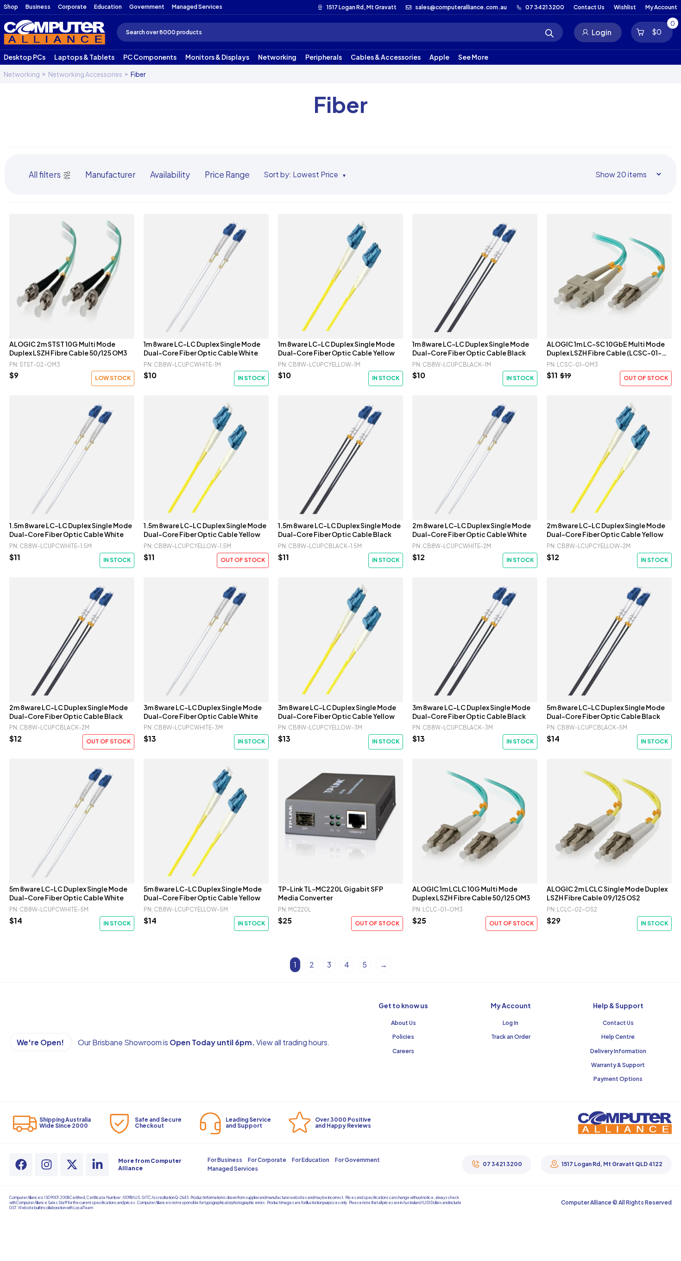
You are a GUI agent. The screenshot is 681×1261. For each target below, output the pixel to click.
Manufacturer (110, 174)
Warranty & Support (618, 1064)
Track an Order (510, 1036)
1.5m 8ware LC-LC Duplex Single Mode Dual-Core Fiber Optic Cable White (70, 529)
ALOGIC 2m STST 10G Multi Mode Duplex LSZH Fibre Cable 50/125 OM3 (68, 348)
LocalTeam (83, 1207)
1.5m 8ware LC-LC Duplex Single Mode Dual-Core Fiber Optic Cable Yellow (205, 529)
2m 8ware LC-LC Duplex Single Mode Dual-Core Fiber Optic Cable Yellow (606, 529)
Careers (403, 1051)
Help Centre (618, 1036)
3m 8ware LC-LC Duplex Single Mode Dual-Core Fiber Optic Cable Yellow (337, 711)
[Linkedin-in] (97, 1164)
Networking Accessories (85, 74)
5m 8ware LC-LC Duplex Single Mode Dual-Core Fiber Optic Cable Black (606, 711)
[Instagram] (46, 1164)
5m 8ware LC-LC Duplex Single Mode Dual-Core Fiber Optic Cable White (68, 893)
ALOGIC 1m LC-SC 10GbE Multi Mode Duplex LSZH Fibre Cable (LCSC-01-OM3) (606, 348)
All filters (45, 174)
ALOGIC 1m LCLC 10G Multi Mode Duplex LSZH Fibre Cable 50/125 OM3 (471, 893)
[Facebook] (20, 1164)
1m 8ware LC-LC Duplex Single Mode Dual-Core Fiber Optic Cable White (202, 348)
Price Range (227, 174)
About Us (403, 1022)
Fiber (138, 74)
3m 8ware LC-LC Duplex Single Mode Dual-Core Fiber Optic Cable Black (471, 711)
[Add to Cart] (71, 276)
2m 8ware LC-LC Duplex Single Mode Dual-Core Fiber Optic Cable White (471, 529)
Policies (403, 1036)
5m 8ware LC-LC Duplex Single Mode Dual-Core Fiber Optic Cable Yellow (203, 893)
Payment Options (618, 1078)
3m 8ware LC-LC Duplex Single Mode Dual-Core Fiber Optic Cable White (203, 711)
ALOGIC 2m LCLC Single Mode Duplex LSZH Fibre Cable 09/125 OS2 (607, 893)
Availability (170, 174)
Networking (22, 74)
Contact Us (618, 1022)
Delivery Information (618, 1051)
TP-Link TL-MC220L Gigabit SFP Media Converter (330, 893)
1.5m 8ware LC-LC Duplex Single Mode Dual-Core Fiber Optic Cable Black (339, 529)
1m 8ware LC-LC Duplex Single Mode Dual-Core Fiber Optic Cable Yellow (336, 348)
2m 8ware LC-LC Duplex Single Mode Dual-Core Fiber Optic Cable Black (68, 711)
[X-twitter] (71, 1164)
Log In (510, 1022)
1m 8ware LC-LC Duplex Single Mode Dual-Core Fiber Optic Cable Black (470, 348)
